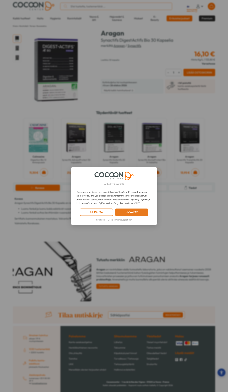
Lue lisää (100, 219)
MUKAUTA (96, 212)
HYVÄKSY (132, 212)
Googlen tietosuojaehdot (120, 219)
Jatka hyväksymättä (114, 183)
